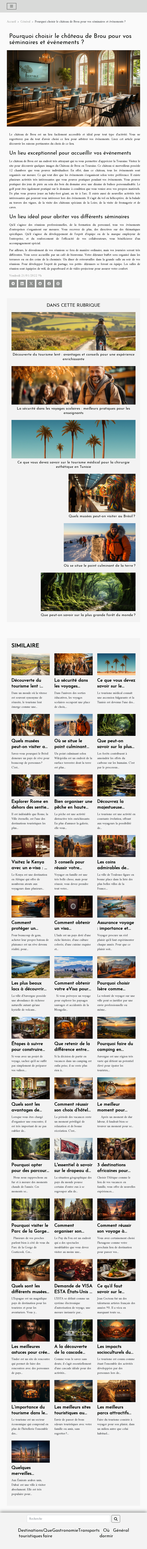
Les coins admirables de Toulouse (111, 868)
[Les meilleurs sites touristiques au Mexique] (73, 1391)
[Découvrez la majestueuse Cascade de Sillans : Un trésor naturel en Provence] (116, 785)
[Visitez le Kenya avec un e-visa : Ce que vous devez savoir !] (30, 846)
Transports (89, 1530)
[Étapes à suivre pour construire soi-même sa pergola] (30, 1027)
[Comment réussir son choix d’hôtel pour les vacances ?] (73, 1088)
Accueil (11, 21)
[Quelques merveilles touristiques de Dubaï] (30, 1451)
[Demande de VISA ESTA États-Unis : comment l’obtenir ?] (73, 1270)
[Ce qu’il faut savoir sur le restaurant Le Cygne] (116, 1270)
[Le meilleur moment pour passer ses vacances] (116, 1088)
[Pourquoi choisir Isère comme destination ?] (116, 967)
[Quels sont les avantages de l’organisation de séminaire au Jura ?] (30, 1088)
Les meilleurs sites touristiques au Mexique (72, 1413)
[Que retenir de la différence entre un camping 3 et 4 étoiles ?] (73, 1027)
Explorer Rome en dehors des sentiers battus (30, 807)
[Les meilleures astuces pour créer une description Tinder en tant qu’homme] (30, 1330)
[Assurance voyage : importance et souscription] (116, 906)
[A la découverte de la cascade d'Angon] (73, 1330)
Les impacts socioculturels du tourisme (114, 1352)
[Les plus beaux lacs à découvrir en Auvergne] (30, 967)
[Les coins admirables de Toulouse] (116, 846)
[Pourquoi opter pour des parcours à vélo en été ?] (30, 1148)
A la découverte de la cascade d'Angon (70, 1352)
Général (25, 21)
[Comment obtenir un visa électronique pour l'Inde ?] (73, 906)
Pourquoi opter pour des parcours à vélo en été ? (29, 1171)
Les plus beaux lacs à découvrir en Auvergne (27, 989)
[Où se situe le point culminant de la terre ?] (100, 542)
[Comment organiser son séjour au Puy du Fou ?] (73, 1209)
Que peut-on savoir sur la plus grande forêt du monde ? (88, 615)
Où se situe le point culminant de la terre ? (100, 566)
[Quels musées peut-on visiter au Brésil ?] (102, 493)
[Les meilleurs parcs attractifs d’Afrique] (116, 1391)
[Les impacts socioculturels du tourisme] (116, 1330)
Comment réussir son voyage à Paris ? (114, 1231)
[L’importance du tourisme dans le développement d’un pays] (30, 1391)
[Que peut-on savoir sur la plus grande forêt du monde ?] (88, 592)
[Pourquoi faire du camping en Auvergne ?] (116, 1027)
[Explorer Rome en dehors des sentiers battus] (30, 785)
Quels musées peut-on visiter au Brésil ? (102, 516)
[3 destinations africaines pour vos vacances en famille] (116, 1148)
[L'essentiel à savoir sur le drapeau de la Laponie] (73, 1148)
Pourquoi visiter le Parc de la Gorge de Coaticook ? (29, 1231)
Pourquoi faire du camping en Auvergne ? (115, 1050)
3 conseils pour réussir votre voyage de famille (72, 868)
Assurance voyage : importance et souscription (115, 928)
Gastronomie (65, 1530)
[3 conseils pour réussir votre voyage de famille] (73, 846)
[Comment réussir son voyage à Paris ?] (116, 1209)
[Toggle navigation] (11, 6)
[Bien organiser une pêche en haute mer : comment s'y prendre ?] (73, 785)
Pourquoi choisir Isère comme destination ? (113, 989)
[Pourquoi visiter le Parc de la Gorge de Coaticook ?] (30, 1209)
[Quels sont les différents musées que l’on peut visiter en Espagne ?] (30, 1270)
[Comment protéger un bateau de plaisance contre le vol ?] (30, 906)
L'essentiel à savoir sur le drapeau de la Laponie (73, 1171)
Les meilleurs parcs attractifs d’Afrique (113, 1413)
